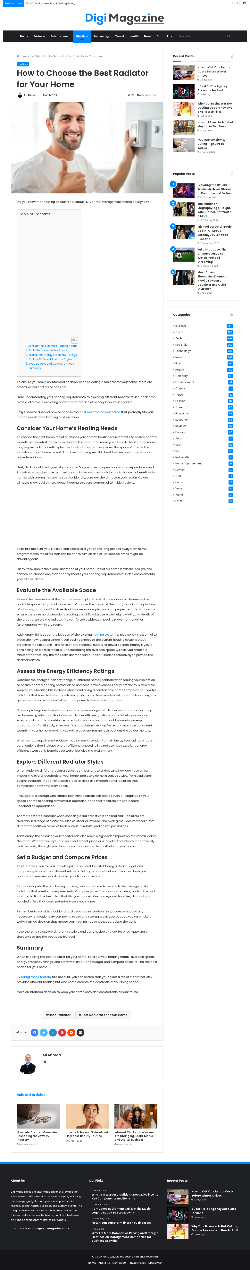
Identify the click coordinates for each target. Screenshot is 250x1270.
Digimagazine (124, 1256)
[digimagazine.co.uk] (125, 19)
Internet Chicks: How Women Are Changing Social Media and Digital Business (134, 1136)
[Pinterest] (62, 1033)
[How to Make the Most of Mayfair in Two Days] (184, 127)
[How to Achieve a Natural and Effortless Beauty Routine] (87, 1116)
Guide (179, 332)
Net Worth (182, 457)
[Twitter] (44, 1033)
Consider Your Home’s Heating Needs (52, 346)
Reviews (180, 426)
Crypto (180, 388)
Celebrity (181, 376)
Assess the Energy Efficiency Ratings (53, 355)
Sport (179, 445)
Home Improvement (188, 463)
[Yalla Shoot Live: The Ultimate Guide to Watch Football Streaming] (184, 255)
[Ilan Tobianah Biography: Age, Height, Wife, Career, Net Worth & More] (184, 209)
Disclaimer (155, 1263)
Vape (178, 488)
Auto (178, 438)
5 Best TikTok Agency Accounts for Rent (212, 88)
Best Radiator (60, 1015)
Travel (119, 36)
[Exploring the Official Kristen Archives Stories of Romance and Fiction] (184, 190)
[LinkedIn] (53, 1033)
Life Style (82, 36)
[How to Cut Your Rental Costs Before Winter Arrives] (184, 72)
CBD (178, 476)
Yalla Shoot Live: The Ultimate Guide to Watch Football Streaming (212, 256)
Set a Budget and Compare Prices (51, 364)
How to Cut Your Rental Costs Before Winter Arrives (213, 71)
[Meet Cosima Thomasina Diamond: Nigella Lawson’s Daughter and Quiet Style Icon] (184, 277)
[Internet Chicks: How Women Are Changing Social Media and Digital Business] (135, 1116)
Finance (180, 432)
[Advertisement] (48, 276)
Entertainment (61, 36)
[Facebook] (34, 1033)
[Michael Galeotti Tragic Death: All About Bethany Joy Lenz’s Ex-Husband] (184, 232)
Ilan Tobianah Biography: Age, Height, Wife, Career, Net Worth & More (214, 210)
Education (181, 420)
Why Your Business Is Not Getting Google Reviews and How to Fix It (67, 3)
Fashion (180, 401)
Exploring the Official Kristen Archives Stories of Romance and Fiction (214, 189)
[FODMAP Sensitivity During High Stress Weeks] (184, 145)
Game (179, 407)
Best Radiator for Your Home (104, 1015)
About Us (104, 1263)
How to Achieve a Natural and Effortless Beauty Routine (87, 1134)
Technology (102, 36)
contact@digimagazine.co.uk (48, 1228)
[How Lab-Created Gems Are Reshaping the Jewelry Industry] (38, 1116)
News (147, 36)
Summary (35, 368)
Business (39, 36)
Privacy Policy (137, 1263)
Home (24, 36)
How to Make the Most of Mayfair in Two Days (215, 124)
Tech (178, 338)
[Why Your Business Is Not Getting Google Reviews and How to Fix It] (184, 109)
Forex (179, 501)
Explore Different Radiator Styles (50, 359)
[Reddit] (71, 1033)
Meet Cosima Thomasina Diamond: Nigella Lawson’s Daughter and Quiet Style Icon (212, 280)
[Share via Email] (80, 1033)
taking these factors (36, 977)
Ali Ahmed (30, 95)
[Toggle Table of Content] (72, 340)
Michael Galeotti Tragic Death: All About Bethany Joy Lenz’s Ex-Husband (214, 233)
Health (134, 36)
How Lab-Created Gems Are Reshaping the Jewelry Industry (37, 1136)
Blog (178, 363)
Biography (182, 413)
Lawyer (180, 470)
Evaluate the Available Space (48, 350)
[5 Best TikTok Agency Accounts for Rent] (184, 91)
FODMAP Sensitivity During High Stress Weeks (211, 144)
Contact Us (164, 36)
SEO (177, 451)
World (179, 495)
